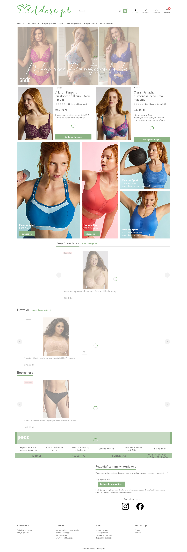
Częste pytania (102, 530)
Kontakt (135, 12)
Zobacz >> (27, 234)
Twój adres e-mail (103, 480)
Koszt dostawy (62, 535)
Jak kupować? (102, 533)
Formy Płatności (62, 533)
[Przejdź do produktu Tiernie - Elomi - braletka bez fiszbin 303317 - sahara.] (56, 336)
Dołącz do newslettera (111, 484)
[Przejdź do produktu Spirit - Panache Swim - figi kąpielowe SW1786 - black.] (56, 399)
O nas (137, 530)
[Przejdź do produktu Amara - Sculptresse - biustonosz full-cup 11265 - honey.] (95, 270)
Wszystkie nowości (40, 310)
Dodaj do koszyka (73, 137)
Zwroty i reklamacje (64, 538)
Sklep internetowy (92, 549)
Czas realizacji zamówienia (67, 530)
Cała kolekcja (88, 243)
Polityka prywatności (104, 535)
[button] (125, 11)
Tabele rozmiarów (24, 530)
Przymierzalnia (23, 533)
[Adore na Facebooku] (140, 509)
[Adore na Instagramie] (125, 509)
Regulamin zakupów (104, 538)
